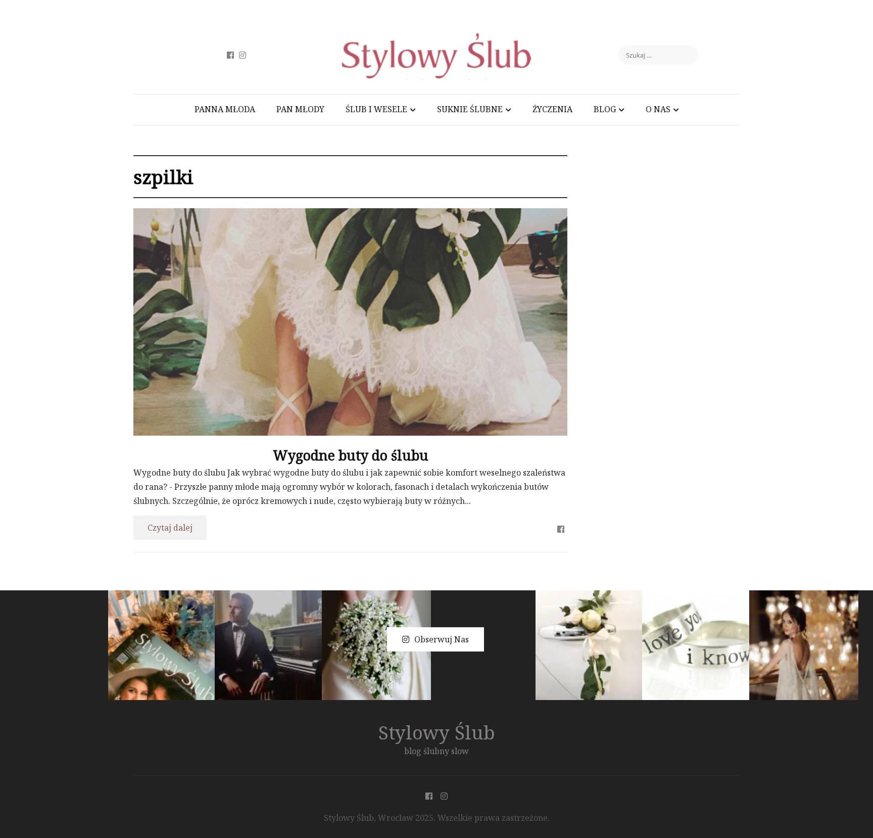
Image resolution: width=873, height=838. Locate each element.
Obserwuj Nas (441, 639)
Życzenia (552, 109)
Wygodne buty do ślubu (350, 455)
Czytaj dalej (170, 527)
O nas (658, 109)
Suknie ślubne (470, 109)
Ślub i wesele (376, 109)
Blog (605, 109)
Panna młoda (225, 109)
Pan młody (300, 109)
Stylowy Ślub (436, 732)
